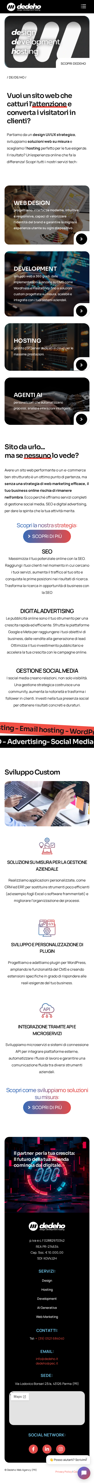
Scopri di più (47, 536)
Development (47, 1298)
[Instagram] (60, 1449)
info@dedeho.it (47, 1359)
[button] (83, 7)
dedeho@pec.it (47, 1363)
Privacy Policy (63, 1471)
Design (47, 1280)
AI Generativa (47, 1307)
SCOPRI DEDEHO (73, 63)
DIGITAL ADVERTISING (46, 611)
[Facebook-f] (33, 1449)
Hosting (47, 1289)
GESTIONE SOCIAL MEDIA (47, 671)
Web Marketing (47, 1316)
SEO (47, 551)
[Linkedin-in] (47, 1449)
